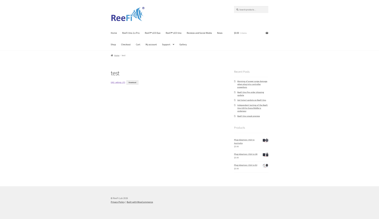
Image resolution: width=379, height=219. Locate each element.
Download (132, 82)
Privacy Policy (118, 201)
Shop (113, 44)
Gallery (183, 44)
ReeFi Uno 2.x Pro (131, 32)
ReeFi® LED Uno (174, 32)
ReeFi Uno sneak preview (248, 116)
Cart (138, 44)
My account (151, 44)
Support (166, 44)
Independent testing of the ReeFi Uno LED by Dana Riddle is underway (252, 108)
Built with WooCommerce (140, 201)
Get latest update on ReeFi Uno (251, 100)
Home (114, 32)
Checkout (126, 44)
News (220, 32)
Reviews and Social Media (199, 32)
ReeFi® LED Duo (152, 32)
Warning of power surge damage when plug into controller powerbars (252, 84)
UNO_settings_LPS (118, 82)
